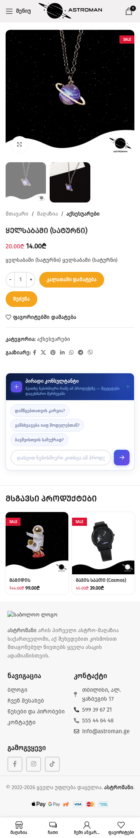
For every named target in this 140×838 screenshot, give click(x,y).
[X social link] (43, 353)
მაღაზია (47, 214)
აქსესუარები (83, 214)
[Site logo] (70, 11)
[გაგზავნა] (122, 457)
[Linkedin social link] (62, 353)
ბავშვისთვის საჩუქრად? (39, 439)
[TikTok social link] (52, 764)
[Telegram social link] (80, 353)
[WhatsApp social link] (71, 353)
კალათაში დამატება (72, 279)
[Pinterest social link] (53, 353)
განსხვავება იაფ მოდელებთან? (47, 425)
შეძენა (21, 299)
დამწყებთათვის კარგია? (40, 410)
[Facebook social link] (34, 353)
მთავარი (17, 214)
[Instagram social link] (33, 764)
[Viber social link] (90, 353)
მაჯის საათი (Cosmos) (101, 580)
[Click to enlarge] (19, 144)
